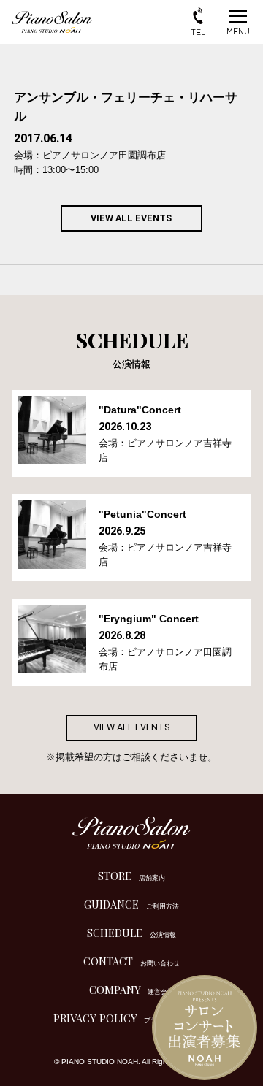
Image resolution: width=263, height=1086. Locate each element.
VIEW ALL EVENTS (131, 218)
